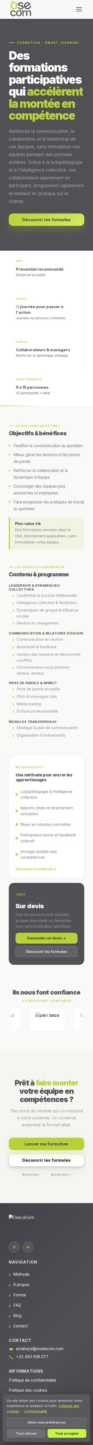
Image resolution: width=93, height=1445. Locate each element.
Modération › (61, 1174)
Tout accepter (67, 1433)
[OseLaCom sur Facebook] (14, 1247)
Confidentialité (35, 1411)
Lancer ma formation (46, 1143)
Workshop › (31, 1174)
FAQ (17, 1305)
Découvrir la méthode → (36, 869)
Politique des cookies (28, 1390)
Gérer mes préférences (46, 1422)
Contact (20, 1326)
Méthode (21, 1274)
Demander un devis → (46, 938)
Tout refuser (26, 1433)
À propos (21, 1284)
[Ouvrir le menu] (79, 9)
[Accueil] (21, 9)
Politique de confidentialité (32, 1380)
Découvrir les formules (46, 219)
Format (19, 1295)
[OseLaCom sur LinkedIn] (28, 1247)
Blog (17, 1315)
